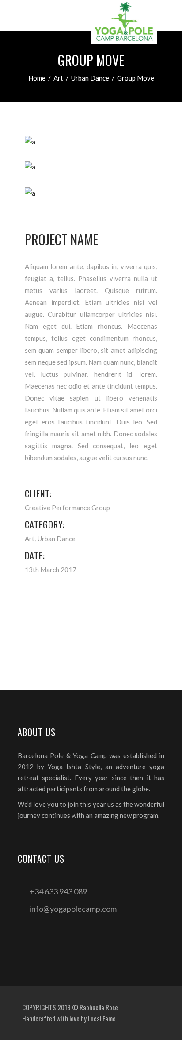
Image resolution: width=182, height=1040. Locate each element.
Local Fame (102, 1018)
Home (37, 78)
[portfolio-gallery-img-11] (91, 142)
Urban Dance (90, 78)
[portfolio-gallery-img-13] (91, 167)
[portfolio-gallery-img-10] (91, 193)
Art (58, 78)
